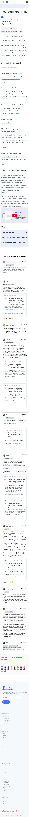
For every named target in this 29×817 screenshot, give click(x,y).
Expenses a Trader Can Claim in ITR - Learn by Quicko (15, 505)
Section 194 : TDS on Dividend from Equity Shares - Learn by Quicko (16, 365)
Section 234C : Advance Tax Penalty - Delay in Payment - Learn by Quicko (16, 300)
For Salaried (7, 718)
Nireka (8, 455)
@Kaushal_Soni (17, 647)
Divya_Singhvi (10, 526)
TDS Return (6, 737)
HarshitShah (10, 325)
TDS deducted (15, 531)
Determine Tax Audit (6, 787)
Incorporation (6, 739)
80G (25, 162)
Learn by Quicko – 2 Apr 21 (13, 295)
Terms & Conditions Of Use (7, 815)
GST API (5, 750)
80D (15, 162)
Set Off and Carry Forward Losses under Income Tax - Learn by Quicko (16, 481)
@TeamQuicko (10, 265)
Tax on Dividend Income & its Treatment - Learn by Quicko (16, 434)
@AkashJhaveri (7, 649)
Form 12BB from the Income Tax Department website (14, 79)
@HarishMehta (10, 417)
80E (22, 162)
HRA (17, 113)
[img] (3, 24)
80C (3, 162)
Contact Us (5, 801)
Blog (4, 766)
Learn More (15, 693)
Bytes (4, 770)
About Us (5, 799)
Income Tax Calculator (6, 782)
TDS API (5, 752)
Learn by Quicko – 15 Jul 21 (13, 361)
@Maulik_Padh (9, 458)
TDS (4, 724)
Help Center (6, 768)
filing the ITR (6, 468)
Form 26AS (9, 533)
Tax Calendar (6, 784)
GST (4, 722)
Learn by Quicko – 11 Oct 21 (14, 476)
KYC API (5, 754)
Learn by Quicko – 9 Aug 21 (14, 501)
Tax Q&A (5, 772)
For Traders (7, 720)
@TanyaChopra (10, 284)
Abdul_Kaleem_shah (12, 609)
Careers (5, 803)
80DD (19, 162)
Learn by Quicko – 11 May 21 (14, 430)
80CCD (8, 162)
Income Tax (6, 718)
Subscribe (6, 702)
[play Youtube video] (14, 215)
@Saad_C (5, 646)
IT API (4, 748)
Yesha (8, 281)
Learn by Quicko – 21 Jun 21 (14, 385)
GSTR (4, 735)
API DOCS (5, 756)
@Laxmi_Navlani (13, 646)
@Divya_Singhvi (7, 647)
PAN (17, 94)
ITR (4, 733)
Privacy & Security (18, 815)
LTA (13, 123)
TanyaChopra (10, 262)
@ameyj (7, 529)
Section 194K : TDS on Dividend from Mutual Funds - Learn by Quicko (15, 390)
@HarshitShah (9, 342)
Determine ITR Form (6, 790)
